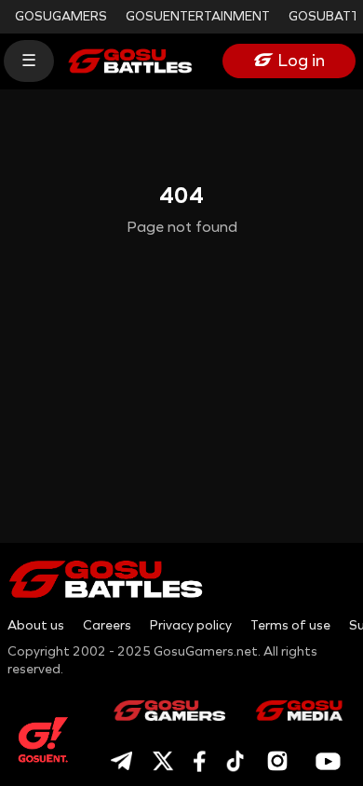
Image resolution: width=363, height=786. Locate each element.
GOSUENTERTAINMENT (198, 16)
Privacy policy (191, 625)
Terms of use (290, 625)
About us (35, 625)
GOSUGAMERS (61, 16)
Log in (301, 60)
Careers (107, 625)
